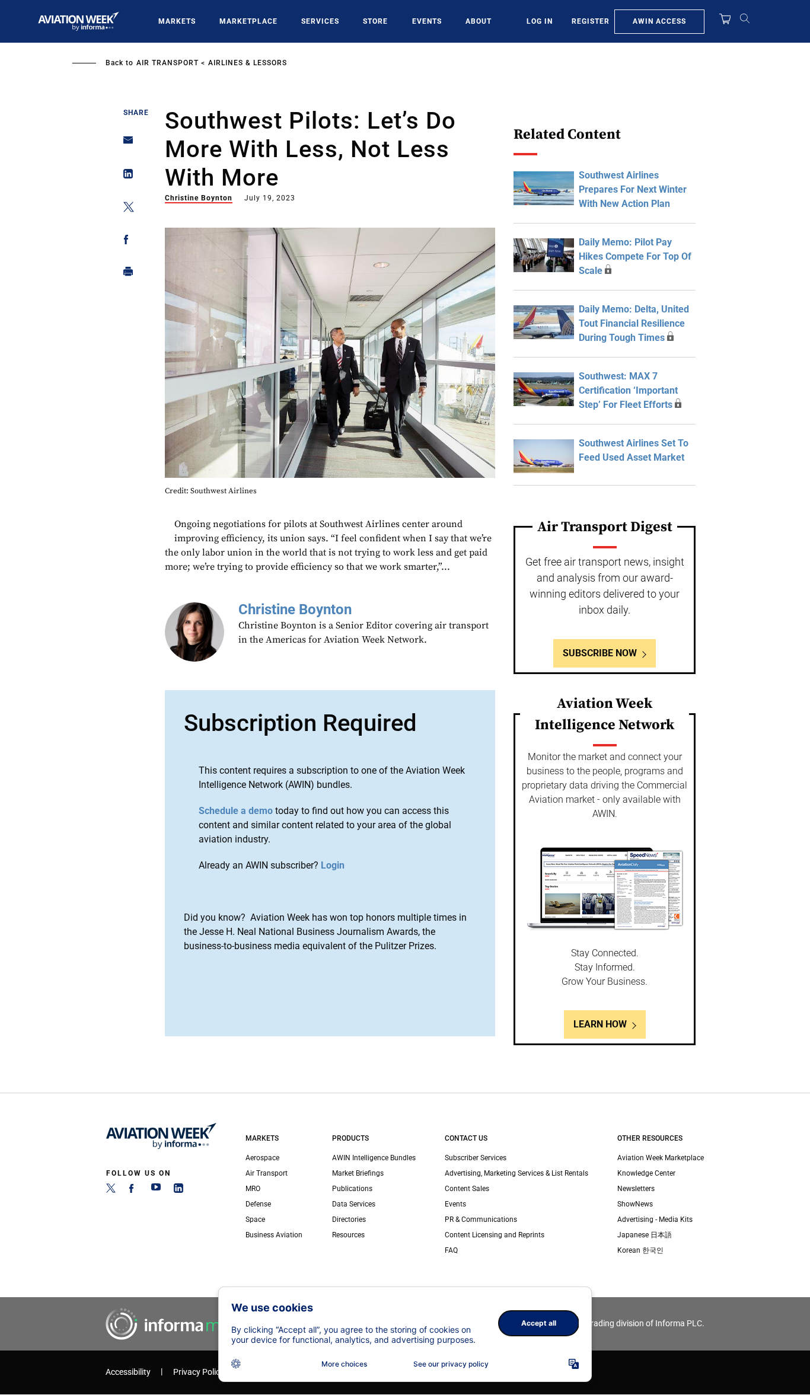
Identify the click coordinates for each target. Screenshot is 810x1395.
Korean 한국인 (640, 1250)
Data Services (353, 1204)
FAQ (451, 1250)
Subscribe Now (600, 653)
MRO (252, 1189)
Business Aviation (273, 1235)
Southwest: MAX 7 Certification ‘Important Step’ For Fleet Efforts (628, 390)
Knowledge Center (646, 1173)
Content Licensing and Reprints (494, 1235)
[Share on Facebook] (124, 241)
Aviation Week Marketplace (660, 1158)
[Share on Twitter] (124, 209)
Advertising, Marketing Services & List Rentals (516, 1173)
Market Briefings (358, 1173)
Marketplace (248, 21)
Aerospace (262, 1158)
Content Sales (467, 1189)
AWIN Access (659, 21)
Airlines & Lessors (247, 63)
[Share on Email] (124, 143)
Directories (349, 1219)
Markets (177, 21)
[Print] (124, 274)
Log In (540, 21)
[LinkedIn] (178, 1190)
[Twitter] (111, 1190)
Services (320, 21)
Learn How (600, 1024)
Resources (348, 1235)
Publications (352, 1189)
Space (255, 1219)
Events (427, 21)
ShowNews (635, 1204)
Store (375, 21)
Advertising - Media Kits (655, 1219)
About (478, 21)
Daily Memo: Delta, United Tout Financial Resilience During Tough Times (634, 323)
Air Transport (167, 63)
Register (591, 21)
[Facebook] (133, 1190)
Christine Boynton (198, 198)
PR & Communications (481, 1219)
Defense (258, 1204)
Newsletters (636, 1189)
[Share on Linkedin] (124, 176)
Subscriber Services (475, 1158)
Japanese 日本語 (644, 1235)
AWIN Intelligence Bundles (374, 1158)
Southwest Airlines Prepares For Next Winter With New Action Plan (633, 189)
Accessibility (128, 1372)
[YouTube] (156, 1190)
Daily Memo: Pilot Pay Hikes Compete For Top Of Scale (635, 256)
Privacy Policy (198, 1372)
